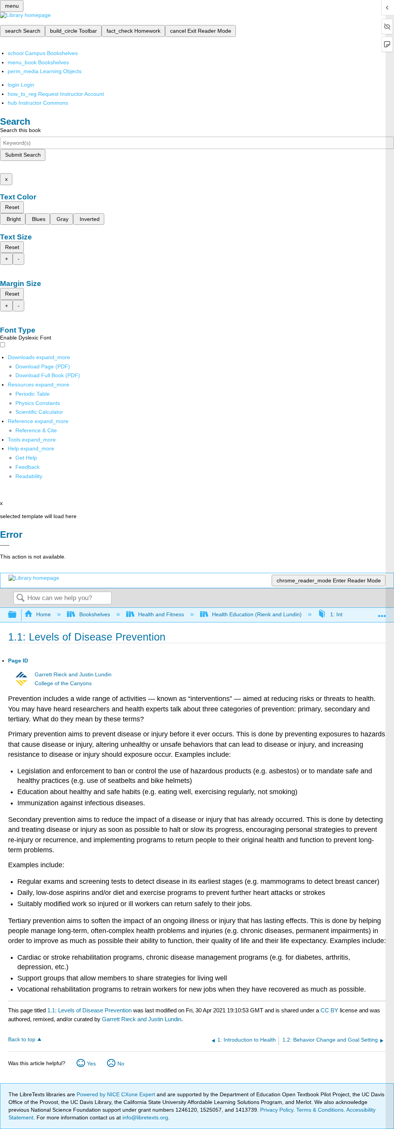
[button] (27, 467)
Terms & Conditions (320, 1110)
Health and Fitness (161, 614)
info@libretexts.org (144, 1117)
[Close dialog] (5, 545)
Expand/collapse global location (382, 612)
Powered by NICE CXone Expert (117, 1094)
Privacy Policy (276, 1110)
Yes (91, 1063)
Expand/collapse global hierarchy (17, 615)
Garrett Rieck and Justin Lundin (73, 674)
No (120, 1063)
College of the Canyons (63, 683)
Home (43, 614)
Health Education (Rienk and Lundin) (256, 614)
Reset (12, 207)
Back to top (21, 1039)
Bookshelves (94, 614)
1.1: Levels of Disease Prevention (89, 1010)
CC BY (330, 1010)
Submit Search (23, 155)
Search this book (20, 130)
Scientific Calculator (39, 412)
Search (20, 598)
